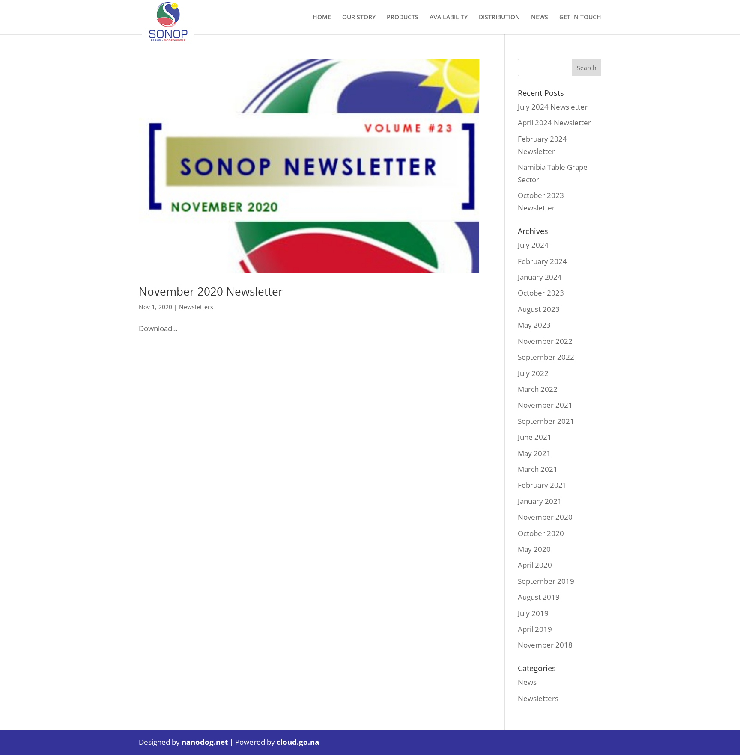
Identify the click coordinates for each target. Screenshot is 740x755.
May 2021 (534, 453)
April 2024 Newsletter (554, 122)
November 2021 (545, 405)
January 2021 (540, 501)
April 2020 (535, 565)
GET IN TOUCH (580, 17)
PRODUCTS (402, 17)
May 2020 (534, 549)
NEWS (539, 17)
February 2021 (542, 485)
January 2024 (540, 277)
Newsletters (196, 307)
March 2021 (538, 469)
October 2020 (541, 533)
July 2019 (533, 613)
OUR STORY (359, 17)
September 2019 (546, 581)
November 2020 (545, 517)
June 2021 (535, 437)
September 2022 (546, 357)
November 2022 (545, 341)
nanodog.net (205, 742)
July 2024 (533, 245)
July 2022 (533, 373)
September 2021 (546, 421)
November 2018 (545, 645)
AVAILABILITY (449, 17)
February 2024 (542, 261)
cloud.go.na (298, 742)
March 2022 (538, 389)
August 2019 (539, 597)
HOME (322, 17)
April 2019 (535, 629)
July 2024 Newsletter (553, 107)
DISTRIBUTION (499, 17)
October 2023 (541, 293)
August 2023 (539, 309)
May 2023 (534, 325)
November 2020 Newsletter (211, 291)
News (527, 682)
